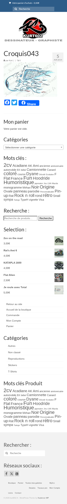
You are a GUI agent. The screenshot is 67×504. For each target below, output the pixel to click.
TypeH (24, 199)
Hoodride (41, 178)
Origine (47, 187)
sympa (8, 199)
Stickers (12, 365)
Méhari (27, 187)
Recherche (45, 218)
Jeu (45, 183)
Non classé (14, 352)
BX (18, 170)
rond (38, 196)
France (17, 178)
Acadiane (20, 166)
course (22, 174)
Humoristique (19, 182)
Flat (7, 178)
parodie (33, 191)
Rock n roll (24, 195)
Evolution (50, 174)
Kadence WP (43, 498)
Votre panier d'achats (25, 3)
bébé (23, 170)
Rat (11, 196)
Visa (41, 199)
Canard (51, 169)
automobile (10, 169)
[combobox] (33, 147)
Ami (36, 166)
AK (30, 166)
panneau (20, 191)
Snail (56, 196)
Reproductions (16, 358)
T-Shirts (12, 371)
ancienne (44, 166)
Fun (27, 178)
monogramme (13, 187)
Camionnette (36, 169)
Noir (35, 187)
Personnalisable (47, 192)
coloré (10, 173)
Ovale (8, 191)
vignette (33, 199)
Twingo (17, 200)
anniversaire (57, 166)
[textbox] (33, 147)
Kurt (11, 60)
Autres (11, 345)
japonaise (39, 183)
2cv (8, 165)
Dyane (32, 173)
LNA (49, 183)
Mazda (55, 183)
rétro (47, 195)
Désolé (42, 174)
